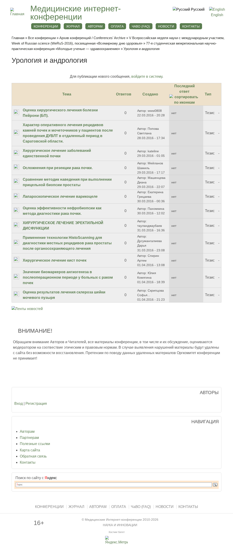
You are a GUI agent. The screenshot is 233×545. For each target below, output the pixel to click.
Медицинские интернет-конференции (75, 12)
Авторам (27, 431)
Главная (18, 38)
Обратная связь (33, 456)
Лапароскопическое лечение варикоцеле (60, 196)
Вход (18, 403)
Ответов (123, 94)
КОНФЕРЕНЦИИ (46, 26)
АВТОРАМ (95, 26)
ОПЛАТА (117, 26)
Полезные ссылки (35, 444)
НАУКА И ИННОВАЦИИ (120, 525)
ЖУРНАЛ (73, 26)
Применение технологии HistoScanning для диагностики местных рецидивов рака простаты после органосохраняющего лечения (67, 243)
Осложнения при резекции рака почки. (58, 168)
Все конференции (42, 38)
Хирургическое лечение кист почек (54, 260)
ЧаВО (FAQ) (141, 26)
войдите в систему (146, 76)
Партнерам (29, 438)
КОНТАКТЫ (191, 26)
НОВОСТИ (166, 26)
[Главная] (18, 14)
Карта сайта (30, 450)
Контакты (27, 462)
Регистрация (36, 403)
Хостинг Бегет (117, 532)
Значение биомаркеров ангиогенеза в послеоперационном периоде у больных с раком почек (68, 277)
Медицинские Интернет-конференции (113, 519)
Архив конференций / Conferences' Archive (92, 38)
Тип (208, 94)
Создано (150, 94)
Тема (66, 94)
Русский (197, 9)
